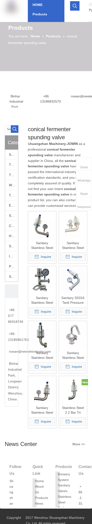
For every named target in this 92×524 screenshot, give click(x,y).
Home (39, 481)
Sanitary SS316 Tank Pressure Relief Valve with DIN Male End (73, 300)
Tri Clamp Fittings (13, 175)
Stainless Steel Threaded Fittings (13, 276)
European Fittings (13, 205)
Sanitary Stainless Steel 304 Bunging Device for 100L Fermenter (42, 300)
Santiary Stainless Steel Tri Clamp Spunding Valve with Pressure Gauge (42, 410)
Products (41, 498)
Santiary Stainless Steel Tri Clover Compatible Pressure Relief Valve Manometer (73, 245)
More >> (78, 444)
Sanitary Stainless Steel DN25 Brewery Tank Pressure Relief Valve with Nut (42, 355)
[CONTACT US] (11, 291)
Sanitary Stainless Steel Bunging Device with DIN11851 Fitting (42, 245)
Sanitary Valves (13, 154)
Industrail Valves (13, 256)
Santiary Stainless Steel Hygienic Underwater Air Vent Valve (73, 355)
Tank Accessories (13, 195)
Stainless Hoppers (13, 246)
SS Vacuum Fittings (13, 215)
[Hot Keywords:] (74, 6)
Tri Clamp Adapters (13, 165)
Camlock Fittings (13, 226)
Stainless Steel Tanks (64, 502)
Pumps (13, 266)
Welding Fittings (13, 185)
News (39, 503)
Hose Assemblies (13, 236)
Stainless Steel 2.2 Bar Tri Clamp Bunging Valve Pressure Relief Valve (73, 410)
